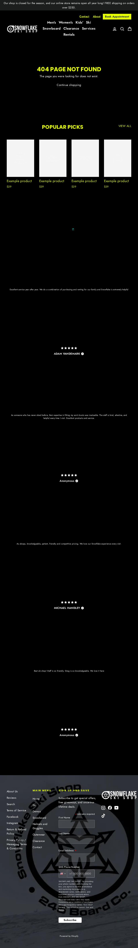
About (97, 16)
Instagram (12, 823)
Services (88, 28)
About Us (12, 791)
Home (36, 799)
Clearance (71, 28)
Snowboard (52, 28)
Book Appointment (117, 16)
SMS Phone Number (69, 867)
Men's (51, 22)
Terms (61, 910)
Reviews (11, 798)
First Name (64, 817)
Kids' (79, 22)
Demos (37, 811)
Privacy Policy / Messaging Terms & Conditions (17, 844)
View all (124, 126)
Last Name (64, 833)
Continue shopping (69, 85)
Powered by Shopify (69, 936)
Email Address (68, 850)
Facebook (12, 817)
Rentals (69, 34)
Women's (66, 22)
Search (11, 804)
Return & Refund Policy (16, 831)
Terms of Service (16, 810)
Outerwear (39, 835)
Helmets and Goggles (40, 826)
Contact (84, 16)
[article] (69, 296)
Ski (88, 22)
